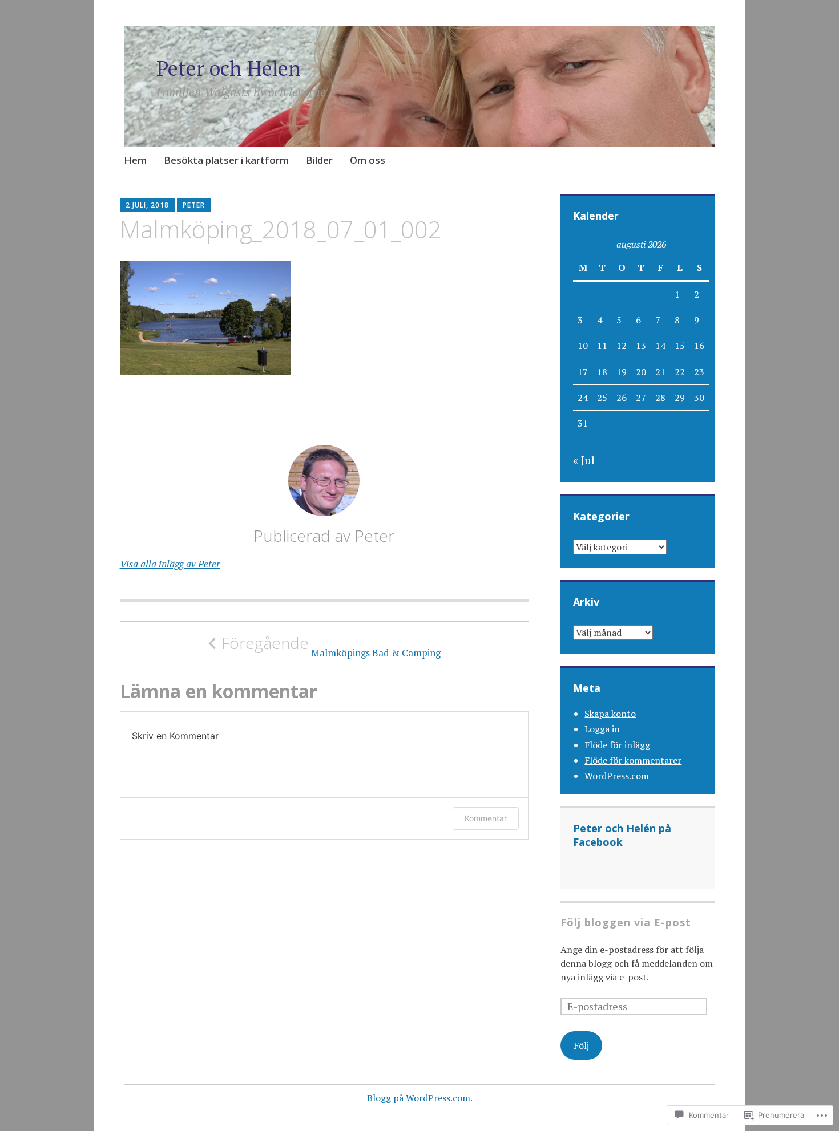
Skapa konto (610, 713)
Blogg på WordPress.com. (420, 1098)
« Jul (584, 460)
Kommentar (486, 818)
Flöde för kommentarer (632, 760)
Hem (135, 160)
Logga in (602, 729)
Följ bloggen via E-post (625, 922)
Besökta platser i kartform (226, 160)
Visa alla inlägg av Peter (170, 563)
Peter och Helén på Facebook (622, 835)
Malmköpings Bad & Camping (331, 646)
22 (680, 372)
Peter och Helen (228, 68)
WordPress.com (616, 775)
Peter (194, 205)
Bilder (319, 160)
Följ (581, 1045)
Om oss (367, 160)
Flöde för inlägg (617, 745)
